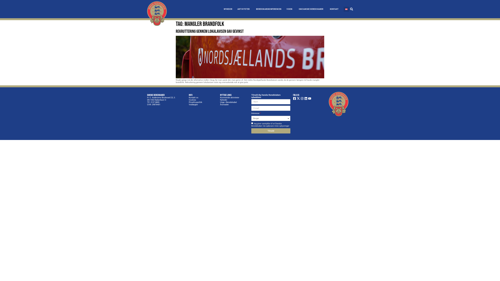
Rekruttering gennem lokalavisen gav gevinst (210, 31)
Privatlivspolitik (195, 102)
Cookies (192, 100)
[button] (351, 9)
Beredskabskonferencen (268, 9)
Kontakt (334, 9)
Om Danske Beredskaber (311, 9)
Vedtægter (193, 104)
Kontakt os (193, 97)
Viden (289, 9)
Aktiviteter (244, 9)
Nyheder (228, 9)
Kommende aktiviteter (229, 97)
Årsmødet (224, 104)
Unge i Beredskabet (228, 102)
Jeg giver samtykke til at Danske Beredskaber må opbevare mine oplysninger (270, 124)
